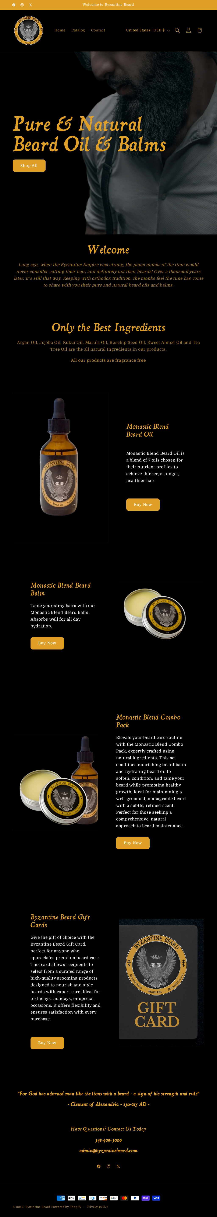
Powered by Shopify (66, 1207)
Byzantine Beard (37, 1207)
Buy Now (143, 505)
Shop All (29, 165)
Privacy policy (97, 1206)
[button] (177, 30)
